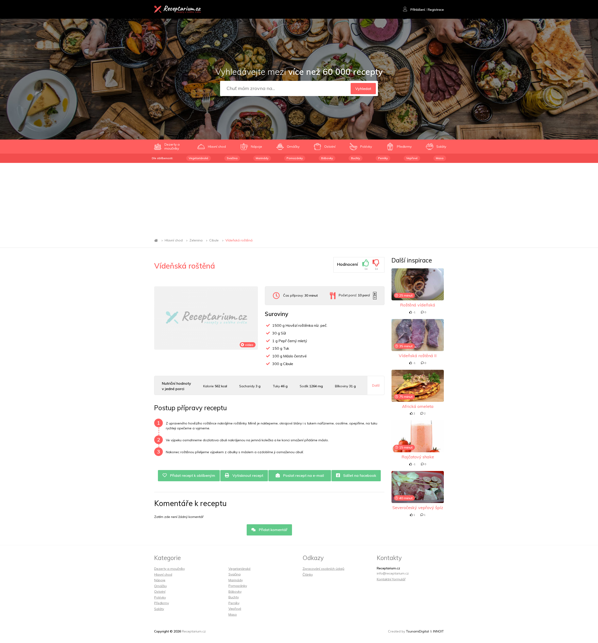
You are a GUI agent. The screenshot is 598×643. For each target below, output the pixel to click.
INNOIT (438, 631)
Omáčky (160, 586)
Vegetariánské (198, 158)
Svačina (232, 158)
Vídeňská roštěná (239, 240)
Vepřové (412, 158)
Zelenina (196, 240)
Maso (440, 158)
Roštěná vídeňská (417, 305)
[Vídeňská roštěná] (206, 318)
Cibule (214, 240)
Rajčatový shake (418, 457)
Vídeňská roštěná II (418, 355)
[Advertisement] (299, 198)
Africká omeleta (418, 406)
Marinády (262, 158)
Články (308, 574)
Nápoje (159, 580)
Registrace (436, 9)
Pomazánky (295, 158)
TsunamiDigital (417, 631)
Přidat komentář (272, 529)
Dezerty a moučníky (169, 569)
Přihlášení (417, 9)
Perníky (383, 158)
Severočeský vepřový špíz (417, 507)
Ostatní (159, 591)
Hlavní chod (174, 240)
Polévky (160, 597)
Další (376, 385)
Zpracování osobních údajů (323, 569)
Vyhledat (363, 88)
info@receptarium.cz (393, 573)
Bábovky (327, 158)
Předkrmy (161, 603)
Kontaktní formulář (391, 579)
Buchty (355, 158)
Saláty (159, 609)
